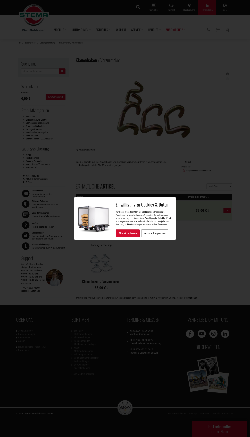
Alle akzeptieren (128, 233)
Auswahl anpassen (154, 233)
